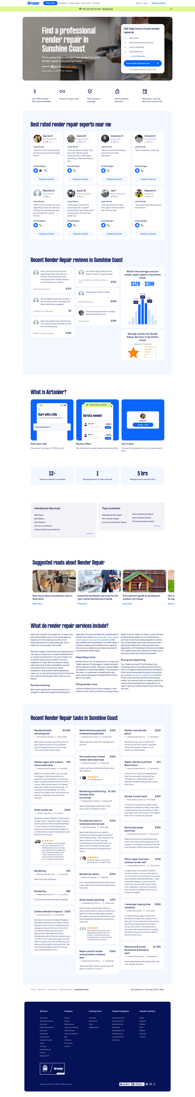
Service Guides (44, 1037)
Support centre (94, 1027)
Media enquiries (69, 1024)
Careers (66, 1021)
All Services (115, 1040)
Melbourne (143, 1021)
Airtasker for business (46, 1021)
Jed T (113, 190)
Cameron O (117, 135)
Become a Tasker (158, 3)
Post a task (50, 3)
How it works (44, 1018)
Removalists (116, 1027)
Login (90, 1024)
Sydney (142, 1018)
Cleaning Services (117, 1021)
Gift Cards (43, 1046)
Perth (141, 1027)
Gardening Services (118, 1030)
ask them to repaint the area (144, 675)
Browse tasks (93, 1021)
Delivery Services (117, 1024)
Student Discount (45, 1049)
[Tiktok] (154, 1084)
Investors (67, 1046)
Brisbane (142, 1024)
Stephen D (150, 190)
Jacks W (81, 190)
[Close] (171, 9)
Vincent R (149, 135)
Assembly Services (118, 1037)
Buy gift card (108, 9)
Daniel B (81, 135)
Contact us (67, 1040)
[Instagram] (151, 1084)
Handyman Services (118, 1018)
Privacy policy (68, 1043)
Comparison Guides (46, 1040)
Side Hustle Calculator (47, 1027)
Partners (42, 1053)
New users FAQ (44, 1056)
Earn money (43, 1024)
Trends (42, 1043)
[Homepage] (33, 3)
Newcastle (143, 1034)
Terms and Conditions (71, 1034)
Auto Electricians (117, 1034)
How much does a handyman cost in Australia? (52, 597)
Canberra (142, 1037)
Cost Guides (44, 1034)
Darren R (47, 135)
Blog (65, 1037)
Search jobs (43, 1030)
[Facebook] (146, 1084)
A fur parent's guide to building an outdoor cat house (141, 597)
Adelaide (142, 1030)
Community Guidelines (71, 1027)
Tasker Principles (69, 1030)
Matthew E (49, 190)
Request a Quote (46, 179)
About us (67, 1018)
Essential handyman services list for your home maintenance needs (98, 597)
